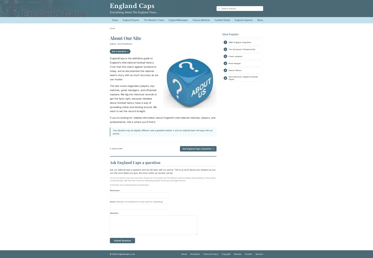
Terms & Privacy (210, 254)
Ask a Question (119, 51)
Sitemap (237, 254)
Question (114, 213)
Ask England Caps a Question (197, 149)
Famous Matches (201, 20)
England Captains (244, 20)
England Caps (132, 6)
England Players (131, 20)
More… (261, 20)
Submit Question (122, 240)
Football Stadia (222, 20)
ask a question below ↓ (162, 130)
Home (115, 20)
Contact (248, 254)
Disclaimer (195, 254)
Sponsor (259, 254)
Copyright (226, 254)
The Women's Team (154, 20)
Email (136, 202)
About (184, 254)
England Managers (178, 20)
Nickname (114, 190)
